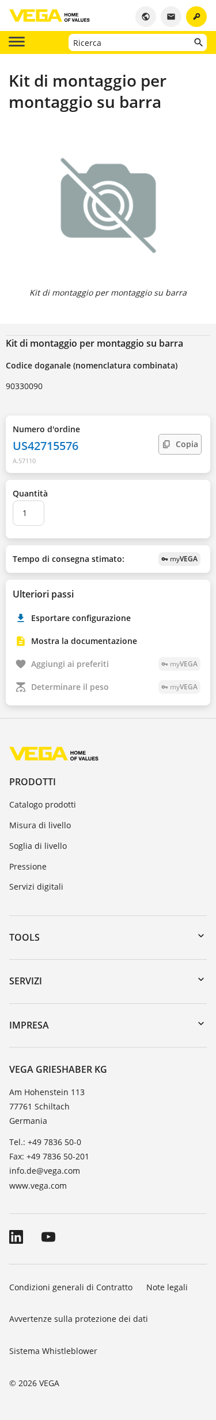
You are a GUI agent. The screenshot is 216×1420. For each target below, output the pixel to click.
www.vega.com (38, 1185)
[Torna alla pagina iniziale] (53, 753)
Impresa (29, 1025)
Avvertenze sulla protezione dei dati (78, 1318)
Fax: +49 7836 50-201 (49, 1156)
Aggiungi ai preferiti (114, 663)
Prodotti (32, 781)
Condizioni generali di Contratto (70, 1287)
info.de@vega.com (44, 1170)
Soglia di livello (38, 845)
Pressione (28, 866)
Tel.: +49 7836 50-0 (45, 1141)
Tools (24, 937)
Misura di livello (40, 825)
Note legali (167, 1287)
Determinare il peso (114, 686)
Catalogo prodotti (42, 804)
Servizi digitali (36, 886)
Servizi (25, 981)
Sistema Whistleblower (53, 1350)
